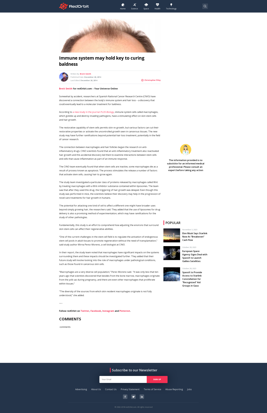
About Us (96, 389)
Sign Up (157, 379)
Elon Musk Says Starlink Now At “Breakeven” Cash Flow (194, 237)
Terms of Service (152, 389)
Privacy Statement (130, 389)
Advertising (81, 389)
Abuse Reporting (174, 389)
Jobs (189, 389)
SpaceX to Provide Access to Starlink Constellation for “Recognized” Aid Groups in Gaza (192, 279)
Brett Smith (65, 88)
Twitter (85, 310)
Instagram (108, 310)
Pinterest (124, 310)
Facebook (96, 310)
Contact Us (111, 389)
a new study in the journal (93, 112)
